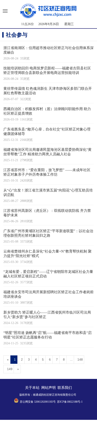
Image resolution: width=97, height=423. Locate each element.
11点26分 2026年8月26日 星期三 (47, 24)
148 (80, 359)
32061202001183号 (45, 401)
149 (9, 369)
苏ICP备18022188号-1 (70, 401)
